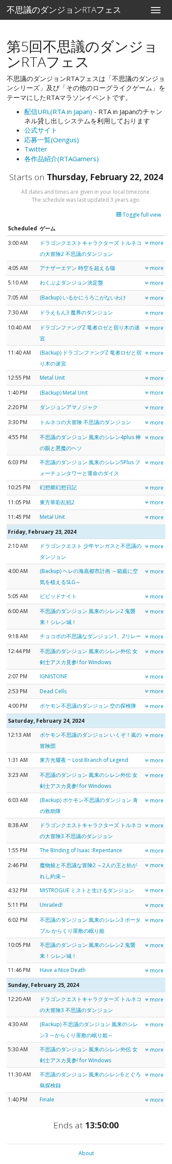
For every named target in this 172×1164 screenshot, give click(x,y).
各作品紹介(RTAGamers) (61, 158)
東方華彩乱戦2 (57, 502)
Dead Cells (53, 691)
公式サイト (40, 130)
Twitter (35, 148)
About (86, 1153)
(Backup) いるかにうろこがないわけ (83, 297)
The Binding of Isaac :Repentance (81, 850)
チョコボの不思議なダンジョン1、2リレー (90, 636)
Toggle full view (141, 214)
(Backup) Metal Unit (64, 392)
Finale (47, 1099)
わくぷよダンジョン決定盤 (71, 282)
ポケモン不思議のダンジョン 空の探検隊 (88, 705)
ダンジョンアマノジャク (69, 407)
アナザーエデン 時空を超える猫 (77, 268)
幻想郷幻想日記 (58, 487)
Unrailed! (51, 905)
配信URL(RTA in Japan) (58, 111)
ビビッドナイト (58, 596)
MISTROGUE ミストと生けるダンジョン (87, 890)
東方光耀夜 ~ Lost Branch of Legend (84, 760)
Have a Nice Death (63, 970)
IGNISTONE (53, 676)
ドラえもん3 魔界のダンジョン (76, 312)
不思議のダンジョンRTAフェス (64, 9)
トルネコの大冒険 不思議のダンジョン (85, 422)
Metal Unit (52, 377)
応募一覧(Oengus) (51, 139)
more (156, 243)
